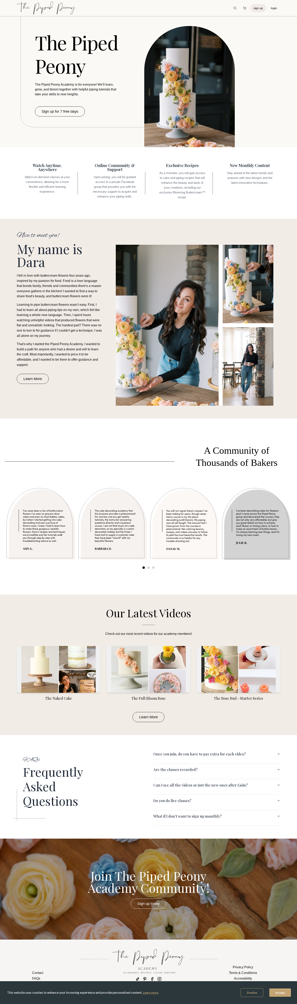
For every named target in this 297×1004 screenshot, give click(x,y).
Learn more (150, 992)
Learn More (32, 379)
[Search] (235, 8)
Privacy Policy (243, 967)
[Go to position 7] (153, 567)
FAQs (36, 978)
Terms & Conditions (243, 973)
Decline (252, 992)
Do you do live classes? (172, 800)
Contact (37, 973)
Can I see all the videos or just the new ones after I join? (200, 785)
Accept (280, 992)
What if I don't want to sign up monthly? (187, 816)
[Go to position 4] (148, 567)
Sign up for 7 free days (60, 111)
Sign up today (148, 904)
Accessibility (243, 978)
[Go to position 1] (143, 567)
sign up (258, 8)
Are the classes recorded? (175, 769)
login (274, 8)
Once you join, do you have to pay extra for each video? (199, 754)
